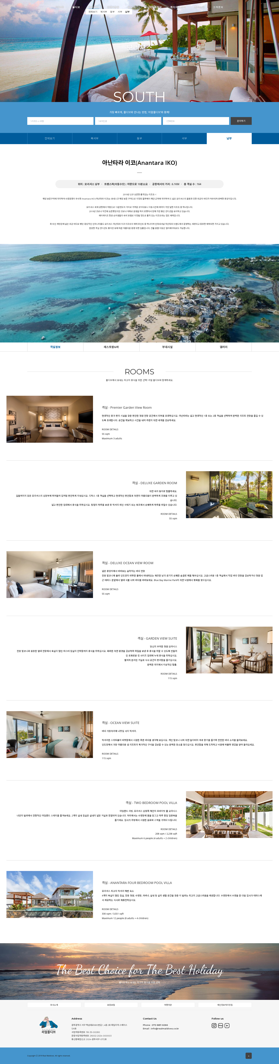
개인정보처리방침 (225, 1004)
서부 (120, 11)
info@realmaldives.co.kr (165, 1028)
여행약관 (168, 1004)
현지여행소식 (178, 6)
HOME (60, 6)
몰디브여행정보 (153, 6)
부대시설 (167, 347)
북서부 (103, 11)
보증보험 (111, 1004)
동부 (112, 11)
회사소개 (199, 6)
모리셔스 (93, 6)
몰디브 (76, 6)
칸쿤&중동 (113, 6)
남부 (127, 11)
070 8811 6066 (160, 1025)
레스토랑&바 (111, 347)
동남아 (131, 6)
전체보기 (92, 11)
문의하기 (241, 120)
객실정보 (55, 347)
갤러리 (223, 347)
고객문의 (218, 6)
